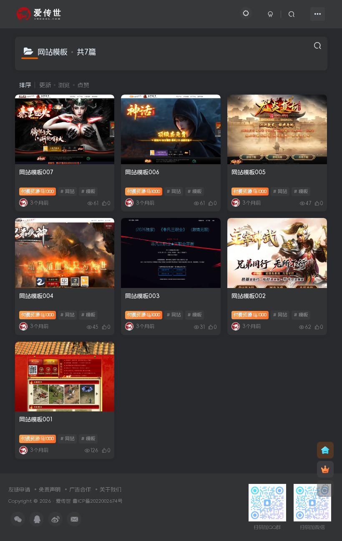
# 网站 (67, 191)
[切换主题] (325, 488)
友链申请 (19, 489)
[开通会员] (325, 469)
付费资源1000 (37, 191)
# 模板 (88, 191)
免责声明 (49, 489)
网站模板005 (248, 172)
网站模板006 (142, 172)
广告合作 (80, 489)
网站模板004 (36, 296)
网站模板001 (36, 419)
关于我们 (110, 489)
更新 (45, 85)
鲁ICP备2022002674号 (98, 500)
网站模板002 (248, 296)
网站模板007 (36, 172)
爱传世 (63, 500)
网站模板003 (142, 296)
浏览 (64, 85)
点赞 (83, 85)
